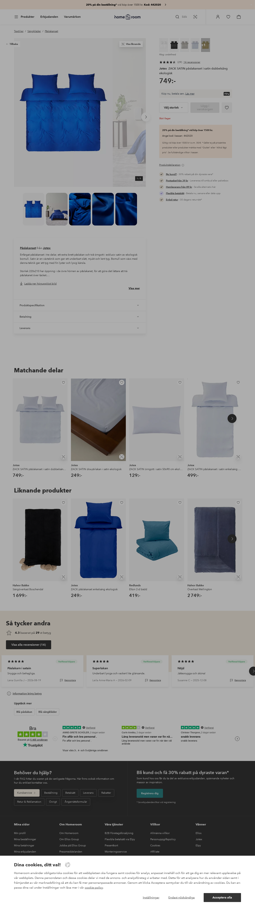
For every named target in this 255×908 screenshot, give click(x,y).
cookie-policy (94, 887)
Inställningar (151, 897)
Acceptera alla (222, 897)
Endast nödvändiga (181, 897)
